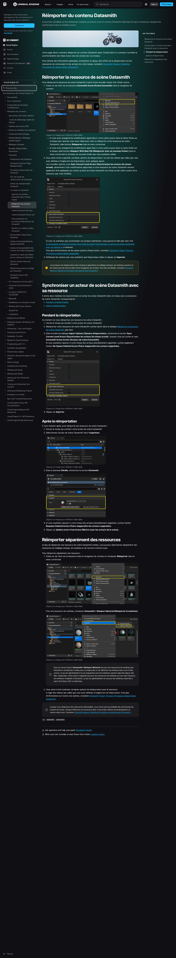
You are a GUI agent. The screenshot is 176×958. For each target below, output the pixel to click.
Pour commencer (14, 101)
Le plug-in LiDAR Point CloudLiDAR (17, 293)
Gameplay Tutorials (15, 336)
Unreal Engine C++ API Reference (20, 416)
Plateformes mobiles (15, 352)
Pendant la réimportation (57, 302)
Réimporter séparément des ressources (156, 60)
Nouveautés (12, 97)
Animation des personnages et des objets (21, 357)
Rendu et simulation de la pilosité (22, 130)
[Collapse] (5, 111)
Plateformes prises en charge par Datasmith (22, 269)
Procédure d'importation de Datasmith (21, 171)
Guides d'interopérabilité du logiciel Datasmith (21, 242)
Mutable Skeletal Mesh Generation (18, 149)
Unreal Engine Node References (20, 420)
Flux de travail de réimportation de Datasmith (21, 178)
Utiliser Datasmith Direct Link (23, 215)
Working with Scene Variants (20, 306)
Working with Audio (15, 370)
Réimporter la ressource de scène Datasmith (158, 40)
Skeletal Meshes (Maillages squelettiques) (19, 139)
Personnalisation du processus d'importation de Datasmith (23, 221)
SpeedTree (13, 310)
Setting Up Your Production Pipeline (18, 379)
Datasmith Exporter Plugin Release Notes (20, 164)
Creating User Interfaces (17, 366)
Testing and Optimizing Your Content (18, 385)
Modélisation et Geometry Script (22, 302)
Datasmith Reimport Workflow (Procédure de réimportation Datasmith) (102, 712)
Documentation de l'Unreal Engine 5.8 (18, 93)
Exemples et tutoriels (15, 395)
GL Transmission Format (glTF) (21, 282)
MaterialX (12, 299)
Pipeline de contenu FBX (18, 126)
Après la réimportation (56, 306)
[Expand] (5, 97)
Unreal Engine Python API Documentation (17, 404)
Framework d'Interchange (19, 134)
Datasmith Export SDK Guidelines (19, 276)
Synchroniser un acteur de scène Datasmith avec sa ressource (158, 46)
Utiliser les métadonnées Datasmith (20, 185)
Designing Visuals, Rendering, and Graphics (20, 323)
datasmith (50, 720)
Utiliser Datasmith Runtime (22, 210)
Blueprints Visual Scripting (17, 340)
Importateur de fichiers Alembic (21, 116)
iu (43, 720)
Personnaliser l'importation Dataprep (20, 236)
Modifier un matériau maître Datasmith (23, 229)
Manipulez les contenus (16, 111)
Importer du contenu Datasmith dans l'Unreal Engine (21, 197)
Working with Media (15, 374)
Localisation (13, 314)
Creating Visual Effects (16, 332)
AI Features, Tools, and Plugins (19, 329)
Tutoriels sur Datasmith (19, 190)
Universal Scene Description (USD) (20, 286)
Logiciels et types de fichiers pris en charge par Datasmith (22, 256)
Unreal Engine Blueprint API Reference (18, 411)
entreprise (60, 720)
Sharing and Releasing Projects (19, 391)
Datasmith (13, 155)
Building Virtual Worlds (16, 318)
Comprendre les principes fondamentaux (17, 106)
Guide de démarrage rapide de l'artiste (21, 121)
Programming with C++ (16, 344)
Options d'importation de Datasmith (20, 262)
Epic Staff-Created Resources (19, 399)
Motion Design (13, 362)
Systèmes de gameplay (16, 348)
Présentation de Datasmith (21, 159)
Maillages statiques (16, 144)
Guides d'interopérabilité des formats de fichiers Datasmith (22, 249)
